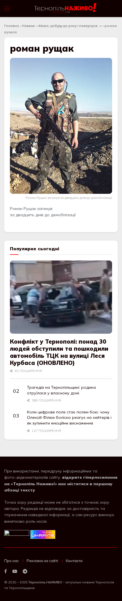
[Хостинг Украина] (42, 534)
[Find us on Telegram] (25, 571)
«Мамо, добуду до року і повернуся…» (69, 26)
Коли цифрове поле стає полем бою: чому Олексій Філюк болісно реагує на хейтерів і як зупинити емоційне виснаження (69, 417)
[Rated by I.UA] (16, 534)
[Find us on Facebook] (5, 571)
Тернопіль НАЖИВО (45, 582)
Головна (11, 26)
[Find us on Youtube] (14, 571)
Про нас (11, 560)
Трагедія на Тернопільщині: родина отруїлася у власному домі (61, 390)
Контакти (74, 560)
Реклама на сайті (42, 560)
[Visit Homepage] (65, 8)
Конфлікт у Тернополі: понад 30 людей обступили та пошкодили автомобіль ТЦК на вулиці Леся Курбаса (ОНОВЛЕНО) (59, 352)
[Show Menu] (7, 8)
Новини (28, 26)
